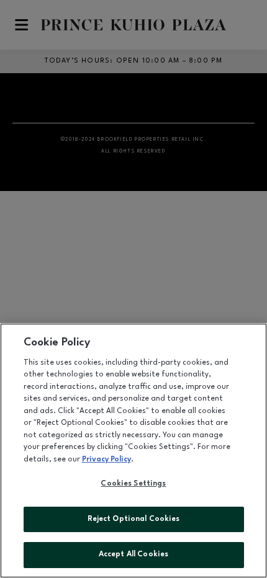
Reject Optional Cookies (134, 519)
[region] (133, 450)
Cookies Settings (133, 483)
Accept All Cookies (133, 554)
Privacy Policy (106, 459)
